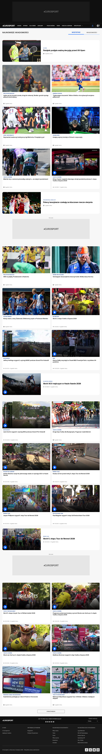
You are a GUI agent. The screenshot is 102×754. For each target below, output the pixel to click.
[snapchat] (94, 749)
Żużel (54, 735)
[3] (50, 722)
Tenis (54, 733)
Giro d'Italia (80, 740)
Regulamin (30, 730)
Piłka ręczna (56, 738)
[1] (46, 722)
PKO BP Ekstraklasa (83, 733)
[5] (54, 722)
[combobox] (93, 721)
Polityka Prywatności (32, 733)
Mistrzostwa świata (83, 742)
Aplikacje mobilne (6, 733)
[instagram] (98, 749)
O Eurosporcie (6, 730)
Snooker (55, 742)
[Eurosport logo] (8, 25)
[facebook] (86, 749)
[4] (52, 722)
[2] (48, 722)
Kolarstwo (55, 740)
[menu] (92, 25)
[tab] (76, 33)
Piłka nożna (55, 730)
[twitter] (90, 749)
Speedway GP (81, 738)
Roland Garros (81, 735)
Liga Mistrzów (81, 730)
